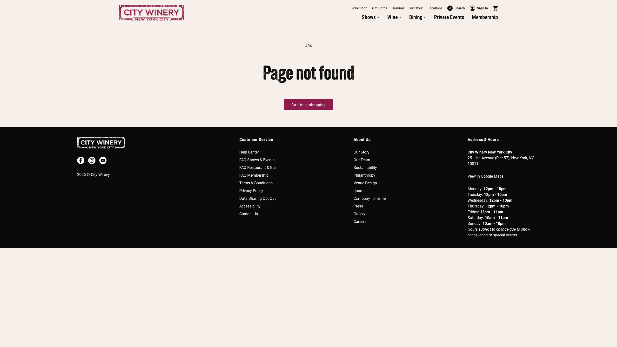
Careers (360, 221)
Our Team (362, 160)
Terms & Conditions (256, 183)
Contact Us (248, 214)
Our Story (416, 8)
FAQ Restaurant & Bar (257, 167)
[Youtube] (103, 160)
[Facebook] (80, 160)
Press (358, 206)
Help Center (249, 152)
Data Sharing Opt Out (257, 198)
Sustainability (365, 167)
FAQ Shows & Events (257, 160)
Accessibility (250, 206)
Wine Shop (359, 8)
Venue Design (365, 183)
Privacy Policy (251, 190)
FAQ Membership (253, 175)
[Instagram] (91, 160)
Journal (398, 8)
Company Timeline (370, 198)
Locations (435, 8)
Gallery (359, 214)
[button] (456, 8)
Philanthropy (364, 175)
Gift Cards (379, 8)
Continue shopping (308, 105)
